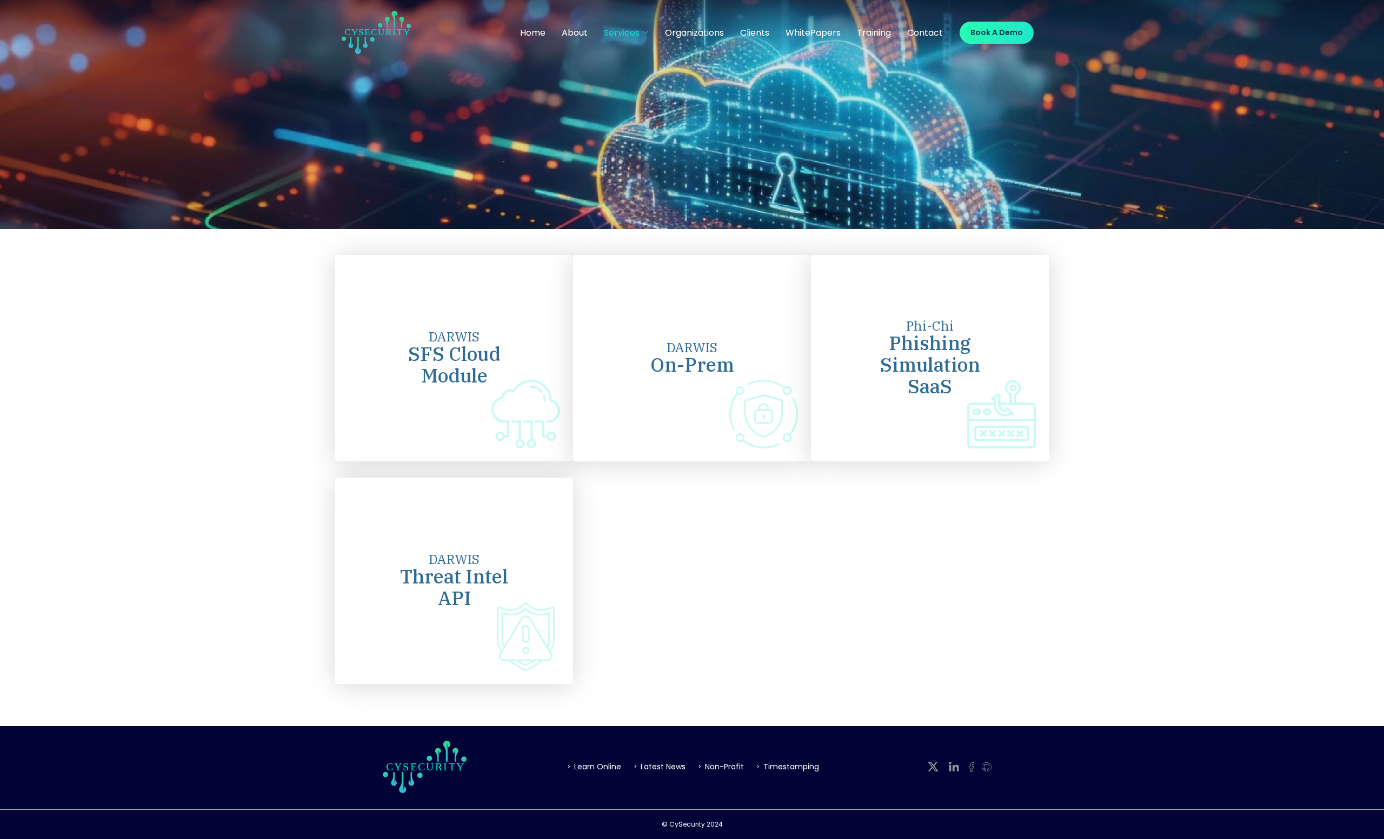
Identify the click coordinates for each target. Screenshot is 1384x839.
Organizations (694, 32)
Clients (754, 32)
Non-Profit (724, 766)
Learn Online (597, 766)
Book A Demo (996, 32)
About (575, 32)
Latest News (663, 766)
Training (874, 32)
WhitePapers (813, 32)
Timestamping (791, 766)
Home (532, 32)
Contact (925, 32)
